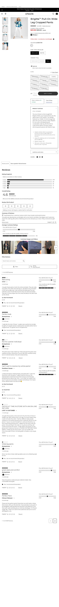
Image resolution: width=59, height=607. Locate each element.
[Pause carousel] (58, 10)
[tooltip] (53, 39)
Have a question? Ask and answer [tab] (18, 163)
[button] (57, 13)
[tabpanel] (29, 344)
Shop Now (28, 10)
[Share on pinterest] (42, 157)
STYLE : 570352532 (37, 111)
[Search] (53, 14)
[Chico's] (29, 14)
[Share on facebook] (37, 157)
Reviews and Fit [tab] (5, 163)
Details (44, 30)
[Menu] (2, 13)
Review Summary (46, 25)
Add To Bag (48, 93)
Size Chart (55, 72)
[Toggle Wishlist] (26, 19)
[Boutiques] (5, 14)
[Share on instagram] (39, 157)
